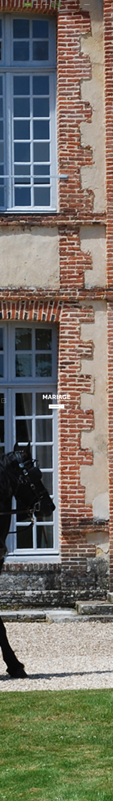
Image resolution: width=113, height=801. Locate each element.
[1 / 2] (7, 400)
